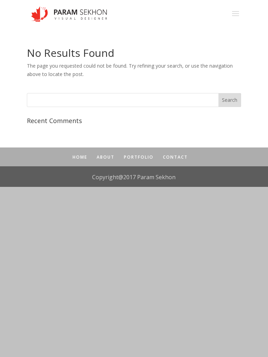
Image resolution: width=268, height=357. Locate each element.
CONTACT (175, 157)
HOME (80, 157)
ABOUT (105, 157)
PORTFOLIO (139, 157)
